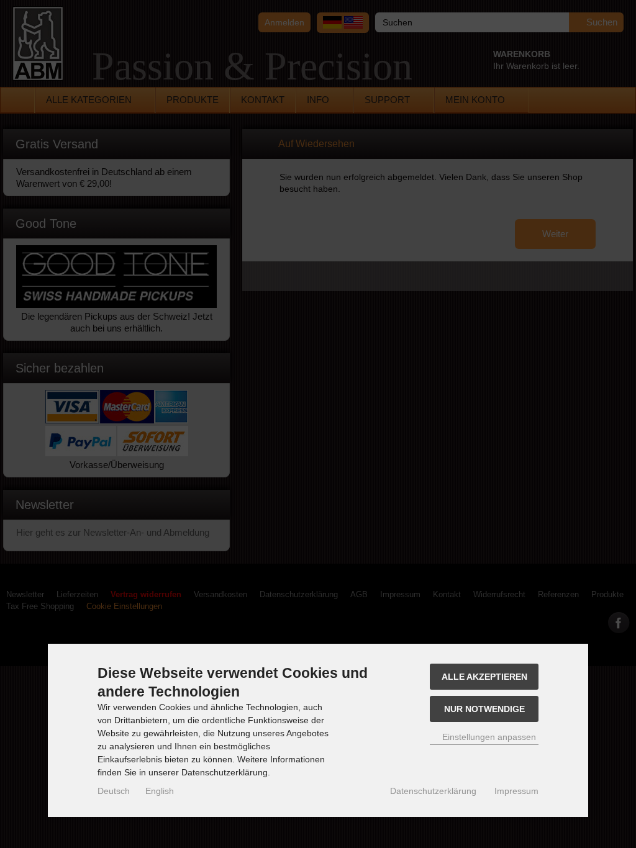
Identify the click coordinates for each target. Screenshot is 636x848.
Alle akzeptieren (484, 677)
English (159, 791)
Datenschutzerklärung (433, 791)
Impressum (516, 791)
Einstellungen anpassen (488, 737)
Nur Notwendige (484, 709)
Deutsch (114, 791)
